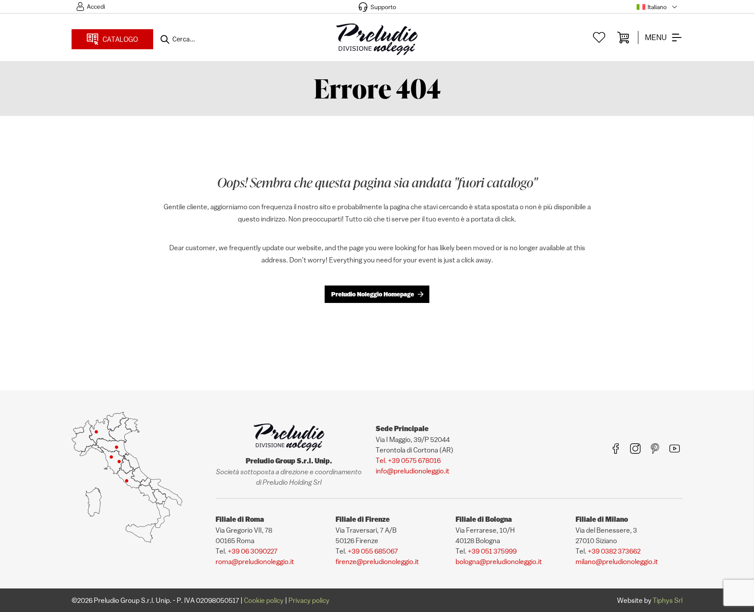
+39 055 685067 (373, 551)
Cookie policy (264, 600)
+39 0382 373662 (614, 551)
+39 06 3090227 (253, 551)
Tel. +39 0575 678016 (408, 460)
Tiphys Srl (667, 600)
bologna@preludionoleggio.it (499, 561)
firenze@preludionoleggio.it (377, 561)
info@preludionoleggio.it (412, 471)
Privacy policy (308, 600)
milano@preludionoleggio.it (617, 561)
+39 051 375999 (492, 551)
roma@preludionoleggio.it (255, 561)
